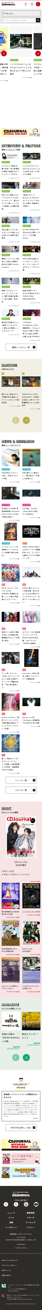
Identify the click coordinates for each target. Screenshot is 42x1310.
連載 (11, 1222)
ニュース (11, 1212)
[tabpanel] (11, 392)
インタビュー (11, 1227)
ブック (11, 1217)
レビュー (31, 1227)
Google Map (21, 1244)
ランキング (31, 1222)
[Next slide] (38, 53)
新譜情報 (31, 1212)
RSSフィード (6, 1270)
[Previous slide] (4, 53)
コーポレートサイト (21, 1247)
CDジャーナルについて (10, 1260)
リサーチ (31, 1217)
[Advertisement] (21, 104)
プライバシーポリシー (9, 1265)
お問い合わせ (6, 1275)
